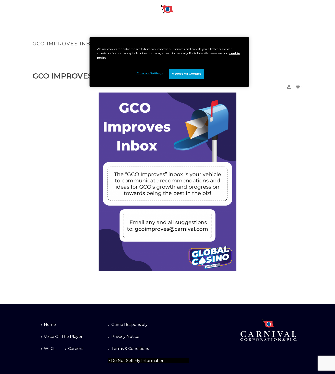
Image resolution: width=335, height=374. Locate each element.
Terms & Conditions (130, 348)
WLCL (49, 348)
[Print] (289, 87)
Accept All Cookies (187, 73)
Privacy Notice (125, 336)
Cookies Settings (121, 360)
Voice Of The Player (63, 336)
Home (50, 324)
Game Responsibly (129, 324)
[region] (169, 61)
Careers (75, 348)
